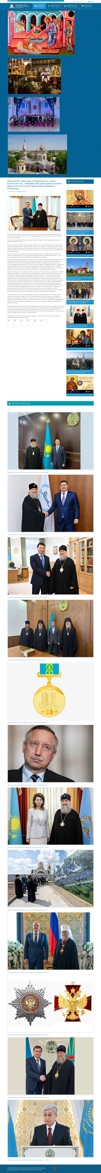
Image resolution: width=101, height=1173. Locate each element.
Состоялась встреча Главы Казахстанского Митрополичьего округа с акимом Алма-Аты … (28, 597)
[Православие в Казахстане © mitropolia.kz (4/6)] (30, 322)
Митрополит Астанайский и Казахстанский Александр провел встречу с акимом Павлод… (28, 472)
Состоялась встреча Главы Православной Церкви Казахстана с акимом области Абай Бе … (28, 534)
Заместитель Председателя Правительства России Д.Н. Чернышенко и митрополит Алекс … (28, 910)
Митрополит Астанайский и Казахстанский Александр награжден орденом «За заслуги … (28, 1034)
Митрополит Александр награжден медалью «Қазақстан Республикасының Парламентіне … (28, 722)
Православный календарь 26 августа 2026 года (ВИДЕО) (79, 209)
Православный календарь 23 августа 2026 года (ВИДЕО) (79, 394)
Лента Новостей (77, 181)
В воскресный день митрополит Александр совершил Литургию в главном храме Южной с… (79, 371)
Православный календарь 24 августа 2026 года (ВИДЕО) (79, 348)
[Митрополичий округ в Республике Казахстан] (19, 6)
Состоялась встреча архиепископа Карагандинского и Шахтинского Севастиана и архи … (28, 660)
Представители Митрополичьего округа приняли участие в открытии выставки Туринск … (80, 278)
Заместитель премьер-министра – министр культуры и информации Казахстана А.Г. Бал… (28, 847)
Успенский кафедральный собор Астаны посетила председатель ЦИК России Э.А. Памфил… (78, 302)
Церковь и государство (21, 191)
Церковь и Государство (21, 403)
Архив (91, 1)
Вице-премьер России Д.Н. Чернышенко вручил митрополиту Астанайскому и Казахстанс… (29, 972)
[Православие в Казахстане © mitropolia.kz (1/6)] (10, 322)
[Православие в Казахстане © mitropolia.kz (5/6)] (37, 322)
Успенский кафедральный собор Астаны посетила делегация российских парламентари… (78, 232)
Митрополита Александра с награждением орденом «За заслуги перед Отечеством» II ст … (28, 785)
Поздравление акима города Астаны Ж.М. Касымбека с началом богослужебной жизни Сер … (29, 1097)
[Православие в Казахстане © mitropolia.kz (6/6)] (44, 322)
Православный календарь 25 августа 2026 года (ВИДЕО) (79, 255)
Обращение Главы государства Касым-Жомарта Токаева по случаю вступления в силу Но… (29, 1160)
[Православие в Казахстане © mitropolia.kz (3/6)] (24, 322)
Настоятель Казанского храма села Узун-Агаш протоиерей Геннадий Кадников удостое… (77, 326)
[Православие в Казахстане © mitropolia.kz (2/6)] (17, 322)
